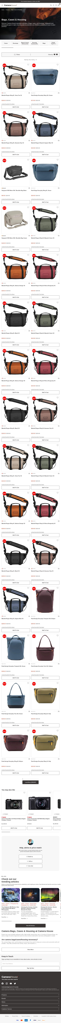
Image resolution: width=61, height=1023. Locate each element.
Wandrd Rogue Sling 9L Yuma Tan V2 (12, 95)
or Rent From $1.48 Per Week (8, 246)
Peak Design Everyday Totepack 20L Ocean (13, 666)
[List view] (54, 54)
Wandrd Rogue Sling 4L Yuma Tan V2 (12, 476)
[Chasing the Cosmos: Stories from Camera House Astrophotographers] (50, 895)
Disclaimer (36, 1016)
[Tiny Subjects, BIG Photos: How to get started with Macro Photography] (11, 895)
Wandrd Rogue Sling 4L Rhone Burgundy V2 (43, 523)
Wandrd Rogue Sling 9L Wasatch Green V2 (42, 238)
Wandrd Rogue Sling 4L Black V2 (11, 571)
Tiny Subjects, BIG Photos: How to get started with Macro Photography (10, 908)
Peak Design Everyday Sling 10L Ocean (42, 95)
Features (8, 903)
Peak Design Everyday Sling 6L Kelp (41, 713)
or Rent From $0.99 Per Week (8, 199)
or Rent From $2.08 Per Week (37, 199)
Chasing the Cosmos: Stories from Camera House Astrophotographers (49, 908)
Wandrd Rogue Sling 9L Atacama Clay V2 (13, 143)
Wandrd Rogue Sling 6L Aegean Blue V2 (42, 143)
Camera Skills (33, 905)
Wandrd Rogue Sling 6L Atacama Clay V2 (42, 428)
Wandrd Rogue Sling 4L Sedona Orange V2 (13, 523)
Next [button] (56, 42)
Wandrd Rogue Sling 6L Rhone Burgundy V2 (43, 380)
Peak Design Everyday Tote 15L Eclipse (42, 666)
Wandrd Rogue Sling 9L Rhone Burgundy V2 (43, 285)
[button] (30, 59)
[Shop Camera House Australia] (10, 5)
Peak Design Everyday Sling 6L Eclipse (12, 761)
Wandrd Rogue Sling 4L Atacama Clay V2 (42, 571)
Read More (4, 917)
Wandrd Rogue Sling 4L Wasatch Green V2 (42, 476)
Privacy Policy (15, 1016)
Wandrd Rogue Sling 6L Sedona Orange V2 (13, 380)
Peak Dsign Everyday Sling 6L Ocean (41, 190)
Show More (30, 949)
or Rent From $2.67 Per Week (8, 104)
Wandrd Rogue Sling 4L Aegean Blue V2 (12, 618)
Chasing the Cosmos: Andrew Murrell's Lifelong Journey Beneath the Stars (29, 908)
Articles (3, 903)
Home (3, 9)
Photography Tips (14, 903)
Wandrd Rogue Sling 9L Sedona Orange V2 (13, 285)
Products (8, 9)
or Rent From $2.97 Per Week (37, 627)
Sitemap (7, 1016)
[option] (6, 43)
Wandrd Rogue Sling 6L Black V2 (11, 428)
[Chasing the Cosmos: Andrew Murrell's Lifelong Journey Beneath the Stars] (30, 895)
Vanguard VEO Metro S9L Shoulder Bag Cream (14, 238)
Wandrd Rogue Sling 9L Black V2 (11, 333)
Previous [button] (4, 42)
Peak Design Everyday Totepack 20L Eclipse (43, 618)
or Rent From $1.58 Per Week (37, 770)
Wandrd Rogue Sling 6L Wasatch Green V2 (42, 333)
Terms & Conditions (26, 1016)
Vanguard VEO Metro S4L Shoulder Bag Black (14, 190)
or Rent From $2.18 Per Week (8, 484)
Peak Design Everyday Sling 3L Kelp (41, 761)
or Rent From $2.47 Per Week (37, 151)
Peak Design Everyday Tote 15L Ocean (12, 713)
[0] (58, 5)
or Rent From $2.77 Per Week (37, 104)
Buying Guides (33, 903)
